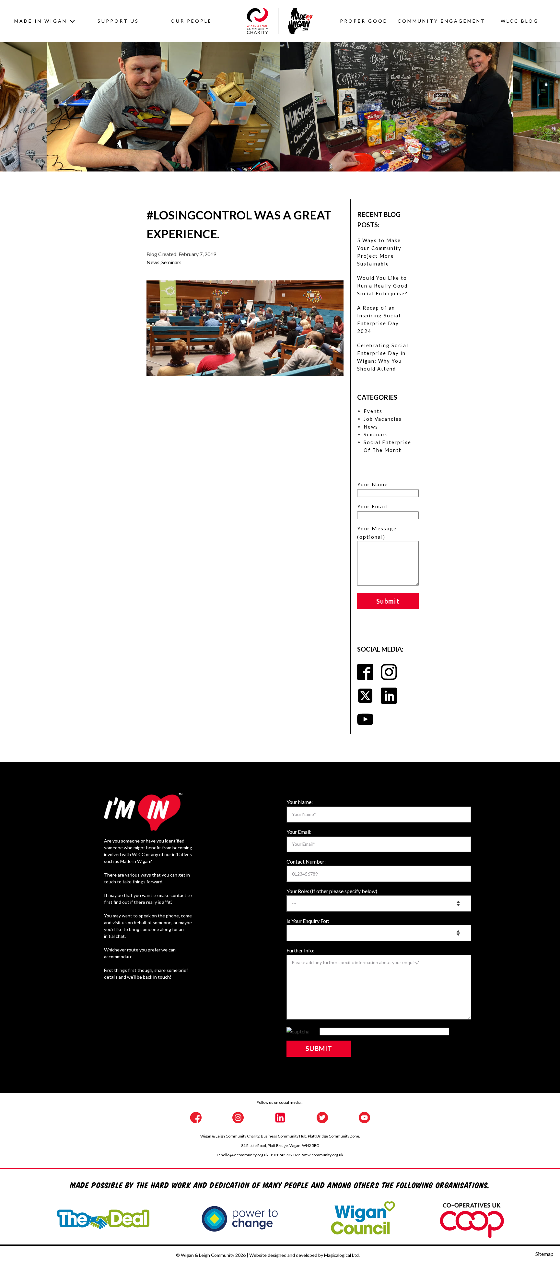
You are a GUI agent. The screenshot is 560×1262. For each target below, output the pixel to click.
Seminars (171, 262)
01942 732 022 (287, 1154)
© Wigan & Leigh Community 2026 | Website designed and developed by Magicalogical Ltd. (268, 1255)
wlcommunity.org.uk (325, 1154)
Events (373, 411)
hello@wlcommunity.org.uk (244, 1154)
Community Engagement (441, 21)
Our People (191, 21)
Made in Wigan (40, 21)
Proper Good (364, 21)
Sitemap (544, 1254)
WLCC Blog (520, 21)
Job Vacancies (383, 419)
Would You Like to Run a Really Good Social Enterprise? (382, 285)
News (152, 262)
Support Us (118, 21)
